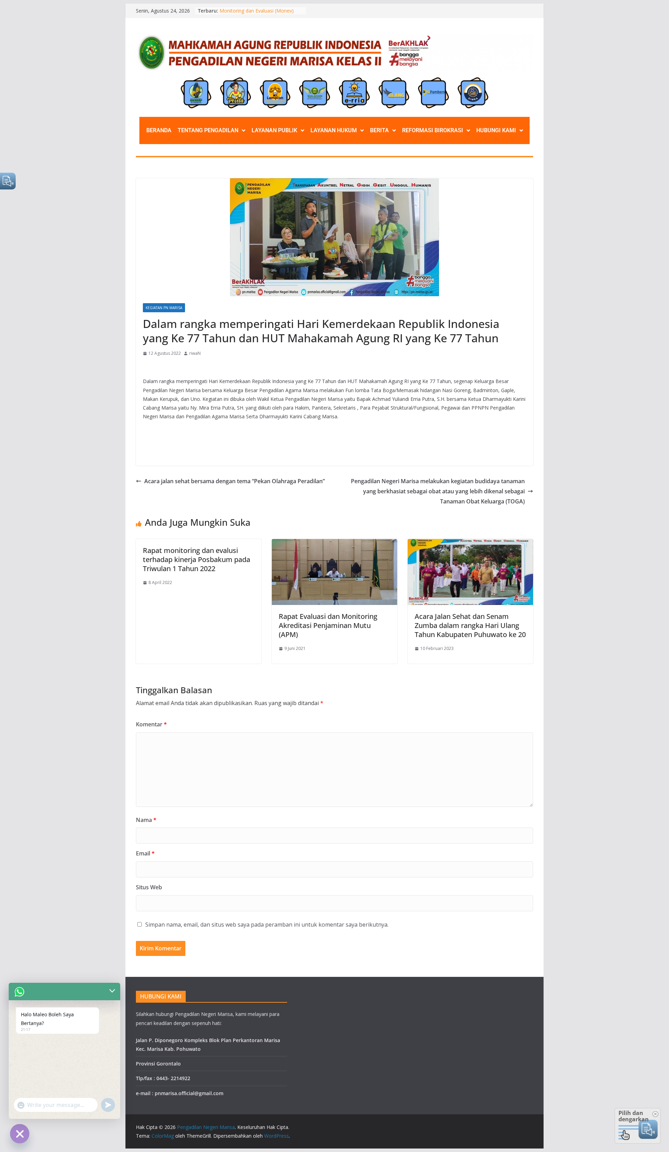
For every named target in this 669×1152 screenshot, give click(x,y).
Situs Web (149, 887)
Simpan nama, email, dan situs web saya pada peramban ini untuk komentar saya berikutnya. (267, 924)
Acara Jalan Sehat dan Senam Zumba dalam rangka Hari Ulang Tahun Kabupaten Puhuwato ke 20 (470, 625)
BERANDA (158, 130)
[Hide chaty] (19, 1133)
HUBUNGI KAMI (496, 130)
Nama (146, 820)
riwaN (195, 353)
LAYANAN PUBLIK (274, 130)
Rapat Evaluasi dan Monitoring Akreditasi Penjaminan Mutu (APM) (328, 625)
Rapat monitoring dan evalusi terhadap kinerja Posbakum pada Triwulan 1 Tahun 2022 (196, 559)
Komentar (151, 724)
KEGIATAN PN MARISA (164, 307)
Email (145, 853)
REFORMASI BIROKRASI (432, 130)
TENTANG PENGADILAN (208, 130)
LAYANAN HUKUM (333, 130)
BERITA (379, 130)
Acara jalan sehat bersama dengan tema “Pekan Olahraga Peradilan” (234, 481)
